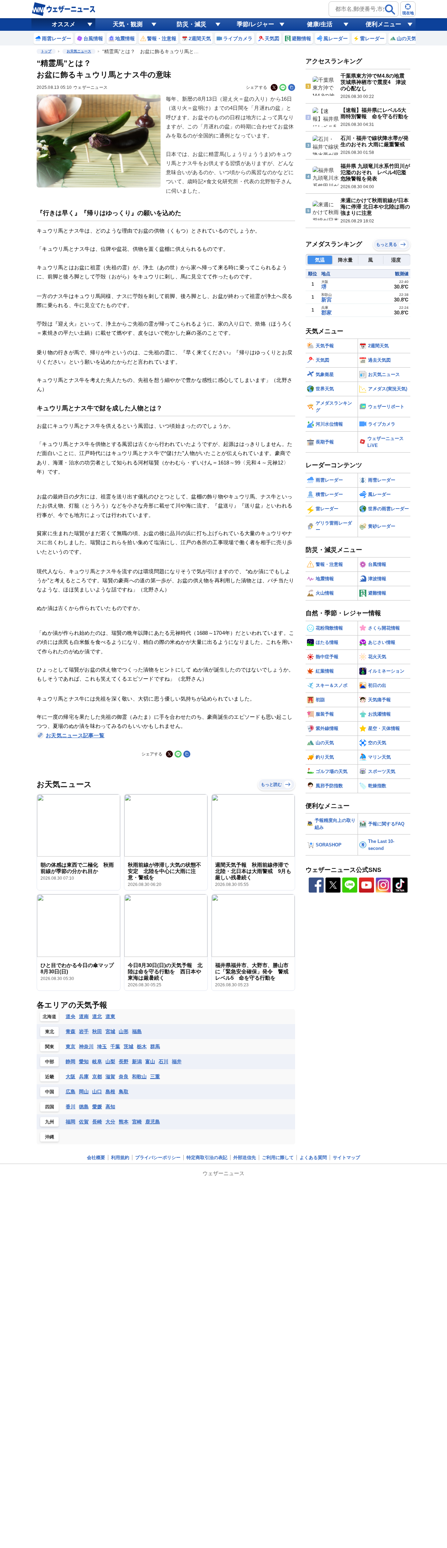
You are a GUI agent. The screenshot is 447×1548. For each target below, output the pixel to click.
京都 (97, 1076)
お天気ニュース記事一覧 (75, 735)
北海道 (49, 1016)
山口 (97, 1091)
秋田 (97, 1031)
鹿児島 (152, 1121)
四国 (49, 1106)
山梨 (110, 1061)
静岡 (70, 1061)
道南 (84, 1016)
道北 (97, 1016)
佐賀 (84, 1121)
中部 (49, 1061)
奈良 (124, 1076)
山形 (124, 1031)
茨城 (128, 1046)
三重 (155, 1076)
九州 (49, 1121)
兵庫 (84, 1076)
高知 (110, 1106)
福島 (137, 1031)
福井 (177, 1061)
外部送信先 (244, 1157)
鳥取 (124, 1091)
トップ (46, 51)
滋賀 (110, 1076)
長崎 (97, 1121)
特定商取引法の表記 (206, 1157)
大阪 (70, 1076)
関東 (49, 1046)
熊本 (124, 1121)
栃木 (142, 1046)
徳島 (84, 1106)
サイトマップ (346, 1157)
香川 (70, 1106)
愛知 (84, 1061)
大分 (110, 1121)
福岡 (70, 1121)
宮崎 (137, 1121)
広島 (70, 1091)
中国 (49, 1091)
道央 (70, 1016)
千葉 (115, 1046)
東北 (49, 1031)
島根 (110, 1091)
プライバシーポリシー (158, 1157)
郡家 (326, 312)
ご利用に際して (278, 1157)
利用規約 (120, 1157)
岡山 (84, 1091)
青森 (70, 1031)
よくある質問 (313, 1157)
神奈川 (86, 1046)
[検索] (390, 9)
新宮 (326, 299)
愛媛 (97, 1106)
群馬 (155, 1046)
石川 (163, 1061)
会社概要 (96, 1157)
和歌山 (139, 1076)
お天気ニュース (79, 51)
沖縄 (49, 1136)
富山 (150, 1061)
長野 (124, 1061)
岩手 (84, 1031)
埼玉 (102, 1046)
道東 (110, 1016)
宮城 (110, 1031)
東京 (70, 1046)
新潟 (137, 1061)
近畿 (49, 1076)
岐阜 (97, 1061)
